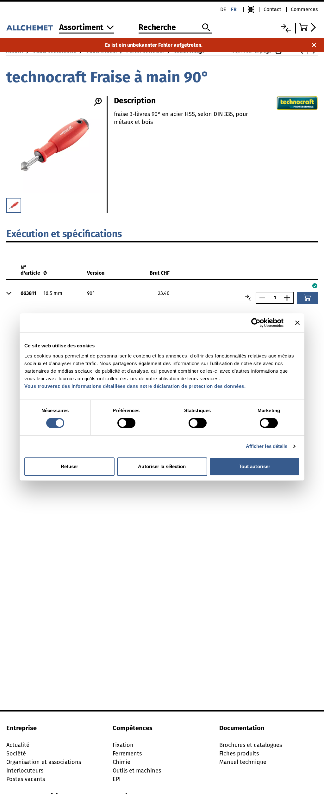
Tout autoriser (254, 466)
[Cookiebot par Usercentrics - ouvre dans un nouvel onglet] (256, 322)
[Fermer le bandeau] (297, 323)
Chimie (121, 762)
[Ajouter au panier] (307, 298)
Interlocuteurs (24, 770)
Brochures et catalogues (250, 745)
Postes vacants (25, 779)
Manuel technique (242, 762)
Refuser (69, 466)
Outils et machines (137, 770)
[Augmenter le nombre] (288, 297)
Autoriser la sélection (162, 466)
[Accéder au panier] (308, 27)
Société (16, 753)
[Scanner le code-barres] (251, 9)
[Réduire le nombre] (260, 297)
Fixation (123, 745)
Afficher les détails (267, 446)
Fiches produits (239, 753)
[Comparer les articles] (248, 298)
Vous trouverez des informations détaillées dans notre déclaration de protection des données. (135, 386)
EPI (117, 779)
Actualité (17, 745)
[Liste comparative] (286, 28)
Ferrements (127, 753)
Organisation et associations (43, 762)
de (223, 9)
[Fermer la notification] (314, 45)
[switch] (126, 423)
